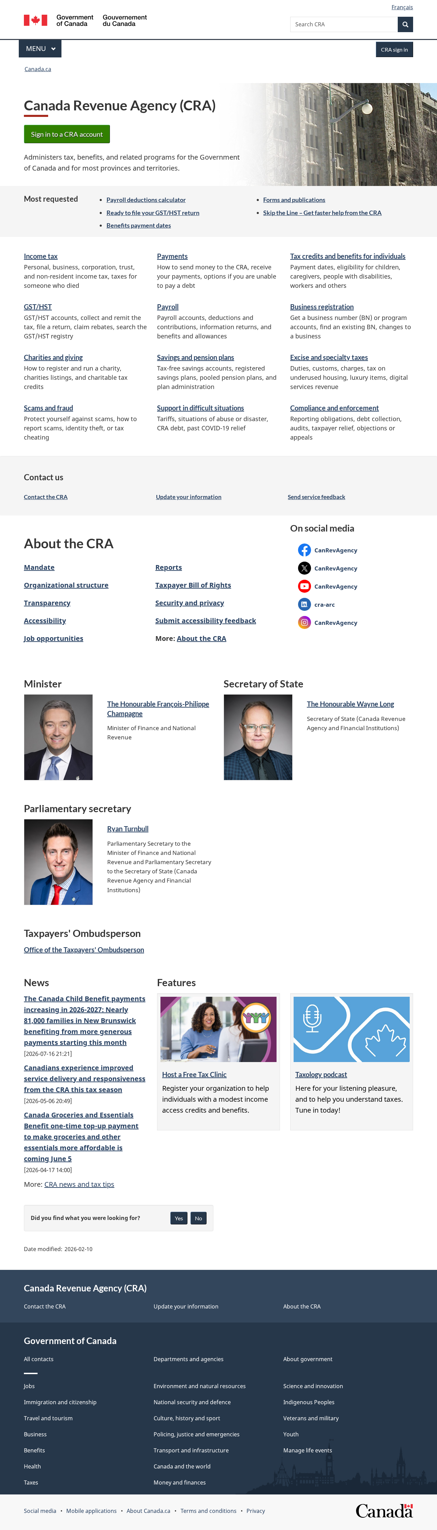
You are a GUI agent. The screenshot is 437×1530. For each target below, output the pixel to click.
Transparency (47, 602)
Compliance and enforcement (334, 408)
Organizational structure (66, 585)
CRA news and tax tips (79, 1184)
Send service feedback (316, 496)
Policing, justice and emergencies (197, 1434)
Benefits (34, 1450)
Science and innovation (313, 1386)
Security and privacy (189, 602)
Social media (40, 1511)
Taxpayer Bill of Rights (193, 585)
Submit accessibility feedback (205, 620)
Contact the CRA (46, 496)
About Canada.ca (148, 1511)
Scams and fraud (48, 408)
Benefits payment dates (139, 225)
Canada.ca (38, 69)
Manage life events (307, 1450)
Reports (168, 567)
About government (308, 1359)
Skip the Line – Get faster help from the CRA (322, 212)
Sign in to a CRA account (67, 134)
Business (35, 1434)
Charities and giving (53, 357)
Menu (37, 48)
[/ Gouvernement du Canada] (85, 21)
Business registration (322, 307)
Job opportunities (53, 638)
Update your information (189, 496)
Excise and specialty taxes (329, 357)
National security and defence (192, 1402)
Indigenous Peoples (309, 1402)
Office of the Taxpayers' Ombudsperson (84, 949)
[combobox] (351, 24)
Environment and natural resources (200, 1386)
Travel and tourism (48, 1418)
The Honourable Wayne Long (350, 704)
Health (32, 1466)
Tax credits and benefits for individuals (348, 256)
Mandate (39, 567)
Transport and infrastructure (191, 1450)
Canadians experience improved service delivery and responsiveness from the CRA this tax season (84, 1078)
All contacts (39, 1359)
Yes (179, 1218)
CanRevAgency (327, 550)
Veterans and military (311, 1418)
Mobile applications (91, 1511)
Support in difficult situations (200, 408)
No (198, 1218)
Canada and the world (182, 1466)
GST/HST (38, 307)
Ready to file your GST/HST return (153, 212)
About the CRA (201, 638)
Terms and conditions (209, 1511)
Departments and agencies (189, 1359)
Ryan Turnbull (128, 828)
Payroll (168, 307)
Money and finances (180, 1482)
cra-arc (316, 604)
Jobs (29, 1386)
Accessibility (45, 620)
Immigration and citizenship (60, 1402)
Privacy (255, 1511)
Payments (172, 256)
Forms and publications (294, 199)
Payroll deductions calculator (146, 199)
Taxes (31, 1482)
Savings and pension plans (195, 357)
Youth (291, 1434)
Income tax (41, 256)
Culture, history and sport (187, 1418)
